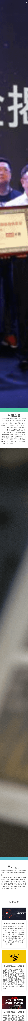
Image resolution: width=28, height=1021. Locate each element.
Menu (26, 2)
